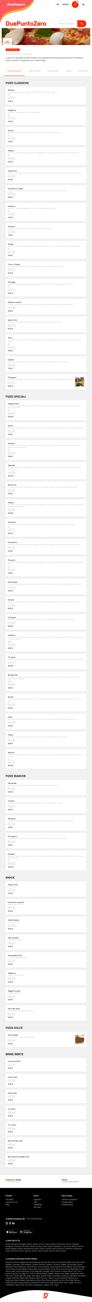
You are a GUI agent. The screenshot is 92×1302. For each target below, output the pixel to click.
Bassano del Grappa (18, 1244)
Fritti (32, 1274)
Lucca (68, 1246)
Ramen (76, 1280)
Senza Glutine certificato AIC (29, 1283)
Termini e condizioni (69, 1199)
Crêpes (63, 1265)
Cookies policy (67, 1205)
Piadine (22, 1280)
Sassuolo (28, 1251)
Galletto (51, 1274)
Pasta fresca (73, 1278)
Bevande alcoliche (40, 1262)
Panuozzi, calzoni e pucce (50, 1278)
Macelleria (73, 1276)
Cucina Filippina (66, 1267)
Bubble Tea (71, 1262)
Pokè (43, 1280)
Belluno (29, 1244)
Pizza (39, 1280)
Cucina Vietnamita (22, 1271)
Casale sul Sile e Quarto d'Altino (44, 1244)
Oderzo (36, 1249)
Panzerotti (64, 1278)
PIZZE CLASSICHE (14, 71)
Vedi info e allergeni (14, 1182)
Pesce (16, 1280)
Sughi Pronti (54, 1283)
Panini (38, 1278)
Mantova (74, 1246)
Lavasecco (65, 1276)
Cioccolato (16, 1265)
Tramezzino (29, 1285)
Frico (28, 1274)
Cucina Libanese (44, 1269)
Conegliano (10, 1246)
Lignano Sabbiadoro (55, 1246)
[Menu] (83, 4)
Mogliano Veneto (17, 1249)
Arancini (17, 1262)
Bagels (22, 1262)
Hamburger (18, 1276)
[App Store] (12, 1232)
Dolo (23, 1246)
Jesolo (44, 1246)
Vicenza (52, 1251)
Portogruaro (77, 1249)
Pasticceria (10, 1280)
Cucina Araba (72, 1265)
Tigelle (17, 1285)
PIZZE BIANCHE (53, 71)
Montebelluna (28, 1249)
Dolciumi (58, 1271)
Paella (22, 1278)
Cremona (17, 1246)
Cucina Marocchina (57, 1269)
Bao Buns (29, 1262)
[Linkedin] (13, 1223)
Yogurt (56, 1285)
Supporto (37, 1199)
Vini (52, 1285)
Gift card (37, 1207)
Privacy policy (67, 1202)
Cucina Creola (55, 1267)
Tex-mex (78, 1283)
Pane (26, 1278)
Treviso (34, 1251)
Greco (11, 1276)
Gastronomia (59, 1274)
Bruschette (62, 1262)
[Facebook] (10, 1223)
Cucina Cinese (32, 1267)
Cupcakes (46, 1271)
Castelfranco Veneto (63, 1244)
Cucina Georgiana (79, 1267)
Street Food (44, 1283)
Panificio (32, 1278)
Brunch (54, 1262)
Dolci (52, 1271)
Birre (49, 1262)
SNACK (68, 71)
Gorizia (38, 1246)
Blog (7, 1205)
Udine (40, 1251)
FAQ (35, 1202)
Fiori (75, 1271)
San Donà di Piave (17, 1251)
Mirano (8, 1249)
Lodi (64, 1246)
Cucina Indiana (21, 1269)
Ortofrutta (15, 1278)
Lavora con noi (11, 1202)
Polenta (48, 1280)
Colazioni (42, 1265)
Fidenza (32, 1246)
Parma (54, 1249)
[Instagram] (7, 1223)
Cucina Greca (10, 1269)
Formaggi (21, 1274)
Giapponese (74, 1274)
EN (58, 4)
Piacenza (61, 1249)
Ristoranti (9, 1283)
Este (27, 1246)
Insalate (43, 1276)
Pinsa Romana (31, 1280)
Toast (22, 1285)
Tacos (66, 1283)
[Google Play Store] (26, 1232)
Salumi (15, 1283)
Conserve (56, 1265)
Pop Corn (62, 1280)
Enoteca (65, 1271)
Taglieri (71, 1283)
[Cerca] (81, 23)
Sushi (61, 1283)
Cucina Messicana (71, 1269)
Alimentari (9, 1262)
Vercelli (45, 1251)
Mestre (80, 1246)
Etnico (70, 1271)
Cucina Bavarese (19, 1267)
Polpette (55, 1280)
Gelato (67, 1274)
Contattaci (38, 1205)
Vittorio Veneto (60, 1251)
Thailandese (10, 1285)
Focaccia (14, 1274)
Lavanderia (56, 1276)
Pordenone (69, 1249)
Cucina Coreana (43, 1267)
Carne (77, 1262)
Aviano (8, 1244)
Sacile (8, 1251)
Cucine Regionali (36, 1271)
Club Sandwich (26, 1265)
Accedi (65, 4)
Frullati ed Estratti (40, 1274)
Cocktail (35, 1265)
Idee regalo (27, 1276)
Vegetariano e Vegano (42, 1285)
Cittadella (75, 1244)
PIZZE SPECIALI (34, 71)
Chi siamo (9, 1199)
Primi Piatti (69, 1280)
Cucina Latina (32, 1269)
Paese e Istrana (45, 1249)
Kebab (49, 1276)
